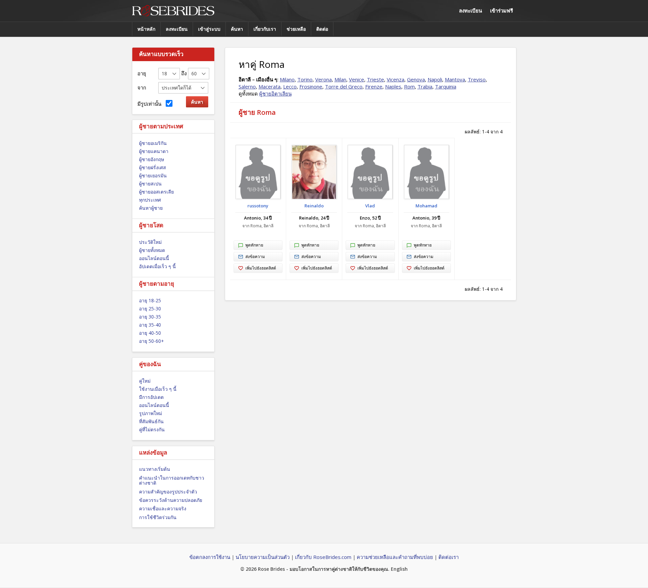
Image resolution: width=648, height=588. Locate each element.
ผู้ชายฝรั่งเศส (152, 167)
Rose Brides (173, 11)
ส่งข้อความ (255, 256)
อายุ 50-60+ (151, 341)
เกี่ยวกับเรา (264, 29)
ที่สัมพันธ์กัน (151, 421)
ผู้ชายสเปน (150, 183)
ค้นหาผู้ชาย (151, 208)
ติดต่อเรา (448, 557)
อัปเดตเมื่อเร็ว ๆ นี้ (157, 266)
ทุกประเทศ (150, 200)
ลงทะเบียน (470, 10)
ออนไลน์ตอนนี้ (154, 258)
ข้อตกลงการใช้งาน (209, 557)
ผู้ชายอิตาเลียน (275, 93)
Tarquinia (445, 86)
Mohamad (426, 206)
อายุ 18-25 (150, 300)
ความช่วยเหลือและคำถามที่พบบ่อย (395, 557)
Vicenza (395, 79)
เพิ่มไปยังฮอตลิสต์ (260, 268)
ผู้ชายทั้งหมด (152, 250)
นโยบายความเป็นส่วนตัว (263, 557)
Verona (323, 79)
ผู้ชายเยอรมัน (153, 175)
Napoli (435, 79)
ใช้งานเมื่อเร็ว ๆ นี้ (158, 389)
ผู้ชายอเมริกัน (153, 143)
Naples (393, 86)
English (399, 569)
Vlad (370, 206)
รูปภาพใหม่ (150, 413)
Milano (287, 79)
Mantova (455, 79)
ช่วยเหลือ (296, 29)
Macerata (269, 86)
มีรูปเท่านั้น (150, 103)
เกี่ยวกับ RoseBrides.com (323, 557)
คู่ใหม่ (145, 381)
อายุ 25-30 (150, 308)
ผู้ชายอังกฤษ (151, 159)
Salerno (247, 86)
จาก (141, 87)
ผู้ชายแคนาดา (153, 151)
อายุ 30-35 (150, 316)
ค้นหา (237, 29)
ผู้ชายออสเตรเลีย (156, 191)
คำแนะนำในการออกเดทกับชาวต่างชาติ (171, 480)
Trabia (424, 86)
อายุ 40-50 (150, 333)
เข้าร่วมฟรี (501, 10)
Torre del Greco (343, 86)
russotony (257, 206)
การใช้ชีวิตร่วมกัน (158, 517)
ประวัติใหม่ (150, 242)
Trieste (375, 79)
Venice (356, 79)
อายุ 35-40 (150, 325)
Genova (416, 79)
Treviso (477, 79)
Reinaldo (314, 206)
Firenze (373, 86)
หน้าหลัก (146, 29)
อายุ (141, 73)
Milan (340, 79)
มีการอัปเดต (151, 397)
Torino (305, 79)
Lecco (290, 86)
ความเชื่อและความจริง (162, 508)
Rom (409, 86)
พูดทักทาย (254, 245)
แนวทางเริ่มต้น (154, 469)
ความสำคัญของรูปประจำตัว (168, 491)
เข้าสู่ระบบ (209, 29)
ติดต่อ (322, 29)
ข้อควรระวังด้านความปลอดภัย (170, 500)
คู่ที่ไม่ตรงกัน (152, 429)
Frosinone (310, 86)
